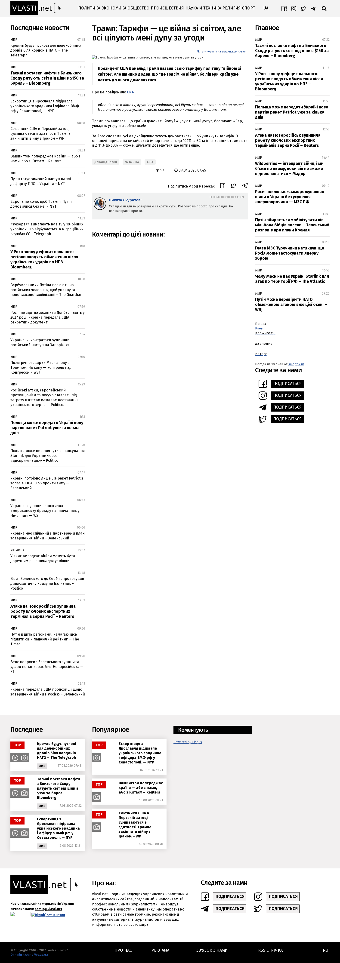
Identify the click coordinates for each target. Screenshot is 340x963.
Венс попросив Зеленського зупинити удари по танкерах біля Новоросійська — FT (46, 667)
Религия (232, 8)
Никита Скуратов (124, 200)
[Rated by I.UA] (20, 915)
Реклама (160, 950)
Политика (89, 8)
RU (325, 950)
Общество (138, 8)
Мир (13, 40)
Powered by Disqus (187, 742)
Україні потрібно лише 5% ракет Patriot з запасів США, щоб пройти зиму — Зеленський (46, 483)
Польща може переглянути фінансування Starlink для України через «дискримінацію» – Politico (47, 456)
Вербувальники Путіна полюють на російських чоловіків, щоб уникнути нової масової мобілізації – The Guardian (46, 290)
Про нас (123, 950)
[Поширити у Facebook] (222, 186)
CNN (131, 92)
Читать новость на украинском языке (221, 51)
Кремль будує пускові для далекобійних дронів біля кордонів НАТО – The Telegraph (45, 50)
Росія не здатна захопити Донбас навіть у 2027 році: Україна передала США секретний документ (47, 317)
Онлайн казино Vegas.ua (29, 954)
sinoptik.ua (296, 364)
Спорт (248, 8)
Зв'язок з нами (212, 950)
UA (265, 8)
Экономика (114, 8)
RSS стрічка (270, 950)
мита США (132, 162)
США (150, 162)
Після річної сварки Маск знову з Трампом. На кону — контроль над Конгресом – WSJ (40, 367)
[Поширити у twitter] (233, 186)
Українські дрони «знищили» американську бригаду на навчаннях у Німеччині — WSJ (45, 511)
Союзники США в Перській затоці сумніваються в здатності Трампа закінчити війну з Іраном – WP (40, 133)
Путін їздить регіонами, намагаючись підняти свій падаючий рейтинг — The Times (44, 639)
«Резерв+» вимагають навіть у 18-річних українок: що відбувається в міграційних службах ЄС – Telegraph (46, 229)
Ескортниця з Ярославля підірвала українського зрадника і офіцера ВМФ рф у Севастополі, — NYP (44, 106)
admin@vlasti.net (48, 909)
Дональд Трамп (105, 162)
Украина (17, 550)
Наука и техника (203, 8)
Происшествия (167, 8)
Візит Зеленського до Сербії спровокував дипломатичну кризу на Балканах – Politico (47, 583)
